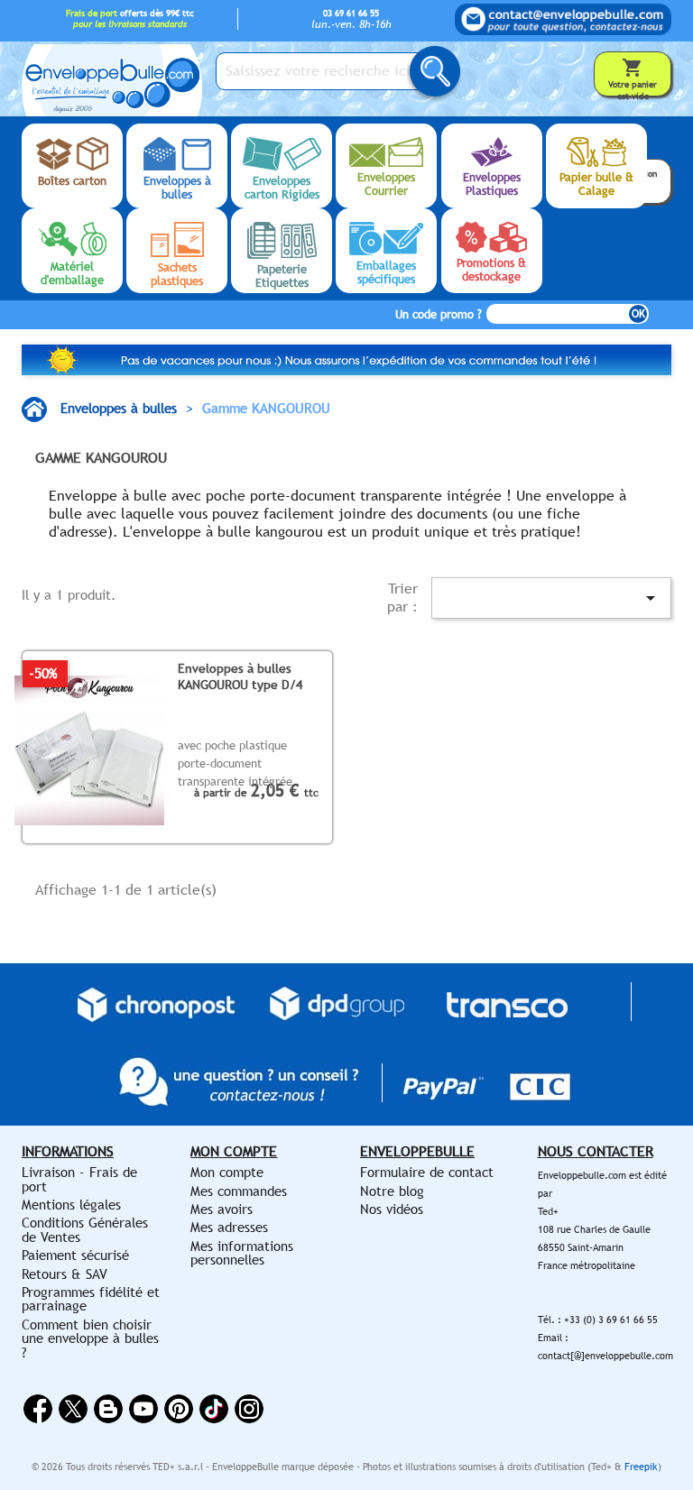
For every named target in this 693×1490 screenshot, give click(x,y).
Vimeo (213, 1408)
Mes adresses (229, 1227)
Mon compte (226, 1172)
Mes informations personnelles (241, 1252)
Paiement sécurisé (75, 1255)
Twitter (73, 1408)
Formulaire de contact (427, 1172)
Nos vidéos (391, 1209)
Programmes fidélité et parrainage (91, 1298)
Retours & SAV (64, 1274)
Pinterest (178, 1408)
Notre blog (392, 1191)
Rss (108, 1408)
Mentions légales (71, 1204)
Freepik (641, 1466)
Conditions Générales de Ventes (85, 1229)
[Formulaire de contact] (563, 19)
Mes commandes (238, 1191)
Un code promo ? (438, 314)
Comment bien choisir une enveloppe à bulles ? (90, 1338)
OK (638, 314)
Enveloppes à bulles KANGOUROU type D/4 (240, 676)
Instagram (249, 1408)
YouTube (143, 1408)
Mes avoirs (221, 1209)
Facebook (37, 1408)
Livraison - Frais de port (79, 1178)
